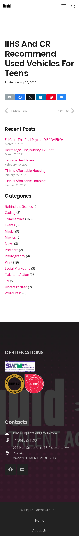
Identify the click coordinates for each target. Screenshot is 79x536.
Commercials (14, 219)
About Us (39, 530)
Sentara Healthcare (19, 160)
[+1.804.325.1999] (9, 440)
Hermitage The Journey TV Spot (29, 150)
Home (39, 520)
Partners (11, 250)
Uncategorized (16, 287)
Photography (15, 256)
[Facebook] (10, 469)
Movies (10, 237)
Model (9, 231)
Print (8, 262)
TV (7, 281)
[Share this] (20, 97)
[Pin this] (51, 97)
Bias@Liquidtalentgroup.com (35, 433)
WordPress (13, 293)
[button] (64, 6)
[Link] (7, 6)
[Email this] (10, 97)
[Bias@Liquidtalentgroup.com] (9, 433)
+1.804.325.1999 (25, 440)
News (9, 243)
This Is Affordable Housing (25, 170)
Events (10, 225)
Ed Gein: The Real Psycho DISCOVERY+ (34, 139)
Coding (10, 212)
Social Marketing (17, 268)
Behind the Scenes (19, 206)
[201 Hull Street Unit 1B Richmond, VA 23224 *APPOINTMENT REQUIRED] (9, 453)
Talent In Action (17, 274)
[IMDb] (22, 469)
